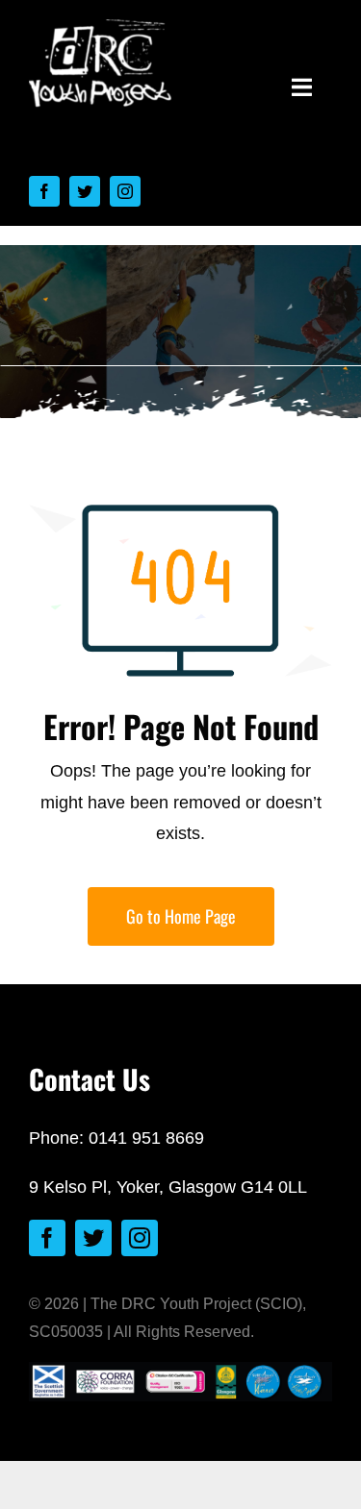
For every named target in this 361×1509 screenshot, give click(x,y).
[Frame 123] (101, 27)
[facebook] (44, 191)
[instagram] (125, 191)
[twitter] (84, 191)
